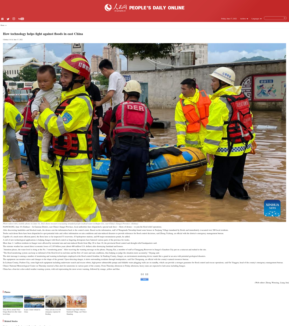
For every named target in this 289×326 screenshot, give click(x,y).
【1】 (142, 274)
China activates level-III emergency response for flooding (53, 312)
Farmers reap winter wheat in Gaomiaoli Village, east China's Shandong (77, 312)
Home (2, 25)
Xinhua (5, 39)
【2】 (146, 274)
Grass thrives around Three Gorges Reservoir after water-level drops (12, 312)
